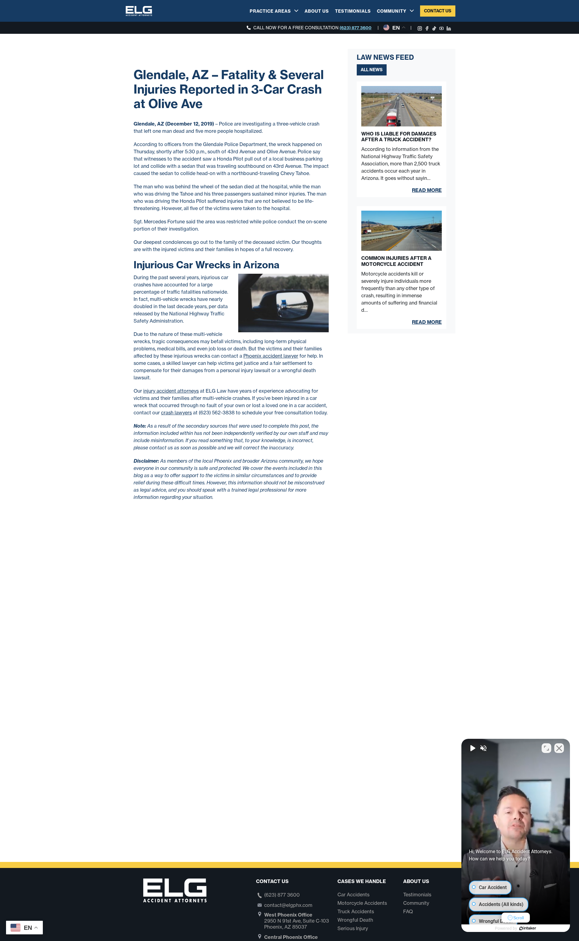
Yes (299, 485)
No (279, 485)
